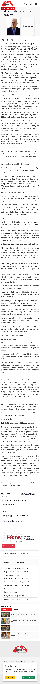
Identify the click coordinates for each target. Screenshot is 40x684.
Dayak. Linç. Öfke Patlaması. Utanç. (16, 578)
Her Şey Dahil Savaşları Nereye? (15, 596)
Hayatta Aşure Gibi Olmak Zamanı (16, 572)
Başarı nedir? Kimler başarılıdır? (14, 589)
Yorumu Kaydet (8, 546)
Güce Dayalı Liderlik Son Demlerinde (16, 585)
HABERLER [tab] (7, 609)
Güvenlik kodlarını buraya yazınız (29, 538)
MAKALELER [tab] (18, 609)
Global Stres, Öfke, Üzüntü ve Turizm (16, 599)
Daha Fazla (10, 677)
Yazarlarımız (32, 661)
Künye (6, 661)
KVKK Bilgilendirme (18, 661)
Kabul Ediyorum (28, 677)
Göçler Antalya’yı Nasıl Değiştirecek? (16, 582)
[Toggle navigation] (36, 3)
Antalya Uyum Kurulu (11, 575)
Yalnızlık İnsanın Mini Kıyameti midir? (16, 568)
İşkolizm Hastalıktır (10, 592)
